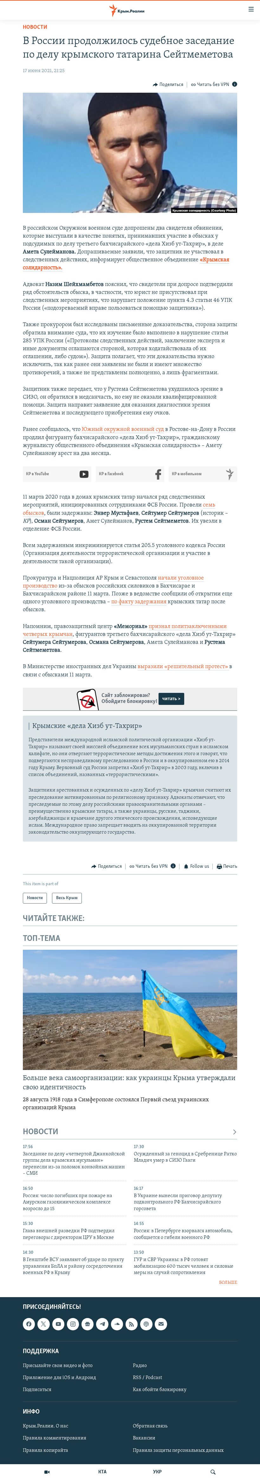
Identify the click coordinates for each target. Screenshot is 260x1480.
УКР (157, 1472)
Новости (35, 27)
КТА (102, 1472)
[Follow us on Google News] (87, 1324)
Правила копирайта (45, 1450)
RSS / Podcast (147, 1377)
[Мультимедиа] (46, 1472)
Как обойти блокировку (159, 1389)
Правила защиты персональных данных (178, 1450)
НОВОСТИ (40, 1132)
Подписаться (37, 1389)
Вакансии (144, 1438)
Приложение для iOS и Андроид (59, 1377)
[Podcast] (146, 1324)
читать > (171, 698)
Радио (140, 1365)
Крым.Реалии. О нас (45, 1426)
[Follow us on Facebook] (29, 1324)
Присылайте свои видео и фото (58, 1365)
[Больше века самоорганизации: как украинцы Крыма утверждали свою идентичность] (130, 1010)
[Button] (168, 85)
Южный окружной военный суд (123, 429)
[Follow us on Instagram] (73, 1324)
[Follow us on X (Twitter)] (43, 1324)
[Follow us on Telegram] (102, 1324)
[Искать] (213, 1472)
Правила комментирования (54, 1438)
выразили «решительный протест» (183, 667)
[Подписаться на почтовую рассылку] (161, 1324)
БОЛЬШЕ (228, 1282)
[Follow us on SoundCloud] (117, 1324)
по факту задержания (138, 602)
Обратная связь (150, 1426)
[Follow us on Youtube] (58, 1324)
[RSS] (132, 1324)
